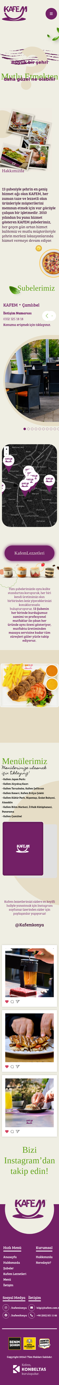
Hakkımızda (11, 1262)
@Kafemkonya (29, 924)
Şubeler (8, 1268)
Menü (7, 1279)
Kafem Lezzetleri (14, 1273)
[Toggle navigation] (51, 14)
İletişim (8, 1284)
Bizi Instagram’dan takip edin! (29, 1160)
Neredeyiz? (43, 1262)
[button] (51, 316)
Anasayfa (10, 1256)
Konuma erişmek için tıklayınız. (27, 324)
